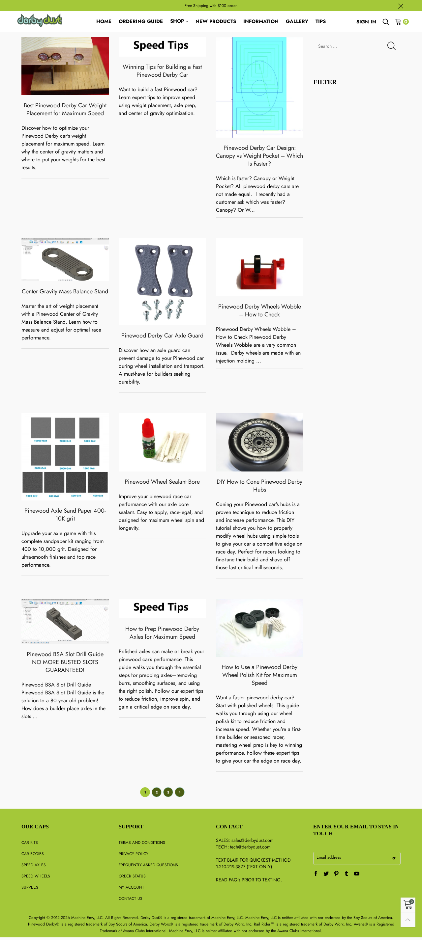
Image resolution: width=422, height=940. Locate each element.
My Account (131, 887)
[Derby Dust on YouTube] (356, 874)
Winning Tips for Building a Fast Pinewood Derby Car (162, 71)
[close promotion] (401, 5)
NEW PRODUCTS (216, 21)
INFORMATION (261, 21)
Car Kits (29, 843)
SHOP (177, 21)
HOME (103, 21)
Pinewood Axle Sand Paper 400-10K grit (65, 514)
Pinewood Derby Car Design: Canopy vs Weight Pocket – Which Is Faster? (259, 156)
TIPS (321, 21)
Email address (328, 857)
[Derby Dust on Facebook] (316, 874)
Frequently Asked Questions (148, 865)
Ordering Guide (141, 21)
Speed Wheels (35, 876)
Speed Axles (33, 865)
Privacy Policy (133, 854)
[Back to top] (408, 919)
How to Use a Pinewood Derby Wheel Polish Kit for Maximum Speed (259, 675)
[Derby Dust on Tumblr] (346, 874)
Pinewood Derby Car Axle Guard (162, 335)
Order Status (132, 876)
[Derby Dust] (39, 20)
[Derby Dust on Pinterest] (336, 874)
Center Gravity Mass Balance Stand (65, 291)
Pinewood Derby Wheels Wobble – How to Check (259, 310)
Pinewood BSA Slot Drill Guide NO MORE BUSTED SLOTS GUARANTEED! (65, 662)
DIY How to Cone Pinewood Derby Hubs (259, 485)
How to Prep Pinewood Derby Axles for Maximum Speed (162, 633)
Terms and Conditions (142, 843)
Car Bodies (32, 854)
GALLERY (297, 21)
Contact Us (130, 898)
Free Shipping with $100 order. (211, 6)
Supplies (29, 887)
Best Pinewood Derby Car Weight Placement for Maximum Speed (65, 109)
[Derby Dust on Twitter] (326, 874)
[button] (391, 46)
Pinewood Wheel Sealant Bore (162, 481)
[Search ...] (385, 21)
